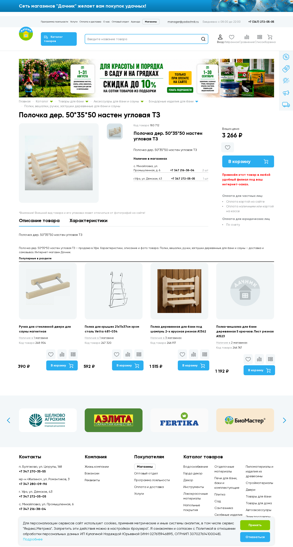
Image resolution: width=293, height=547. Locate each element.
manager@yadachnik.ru (183, 21)
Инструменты (193, 487)
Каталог (42, 101)
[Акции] (286, 57)
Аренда (135, 21)
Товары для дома (259, 503)
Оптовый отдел (120, 21)
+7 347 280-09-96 (33, 484)
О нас (106, 21)
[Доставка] (286, 105)
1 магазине (33, 337)
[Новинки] (286, 69)
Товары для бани (71, 101)
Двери (250, 490)
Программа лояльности (54, 21)
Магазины (151, 21)
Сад (217, 501)
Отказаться (255, 537)
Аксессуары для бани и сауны (117, 101)
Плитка (219, 494)
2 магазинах (231, 342)
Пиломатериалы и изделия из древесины (259, 471)
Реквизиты (92, 480)
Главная (24, 101)
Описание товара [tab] (39, 220)
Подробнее (33, 539)
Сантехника (223, 508)
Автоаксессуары (258, 510)
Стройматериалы (259, 483)
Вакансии (92, 473)
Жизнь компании (97, 466)
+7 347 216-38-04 (182, 170)
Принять (255, 525)
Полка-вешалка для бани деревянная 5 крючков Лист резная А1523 (245, 331)
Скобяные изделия (228, 515)
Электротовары (258, 517)
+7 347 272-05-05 (183, 178)
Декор (188, 480)
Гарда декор (193, 473)
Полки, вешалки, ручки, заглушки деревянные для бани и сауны (72, 106)
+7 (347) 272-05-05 (261, 21)
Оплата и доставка (90, 21)
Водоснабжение (195, 466)
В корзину (239, 161)
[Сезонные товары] (286, 81)
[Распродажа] (286, 93)
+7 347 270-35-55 (32, 471)
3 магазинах (166, 337)
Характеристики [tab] (88, 220)
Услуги (74, 21)
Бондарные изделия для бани (171, 101)
